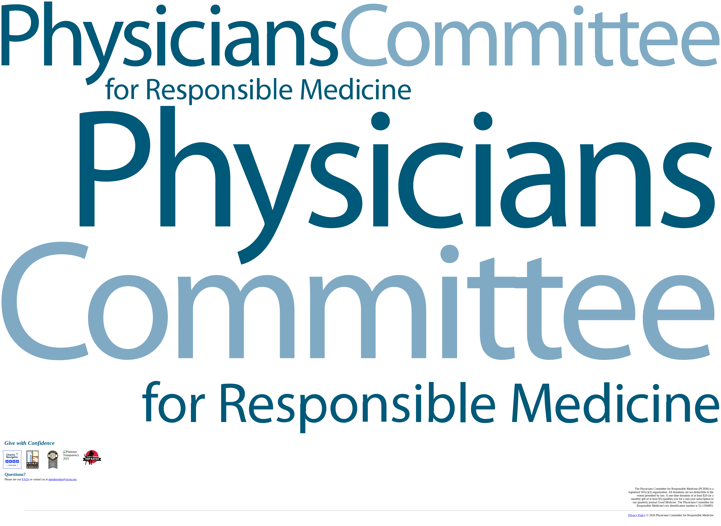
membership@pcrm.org (62, 479)
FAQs (25, 479)
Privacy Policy (637, 515)
